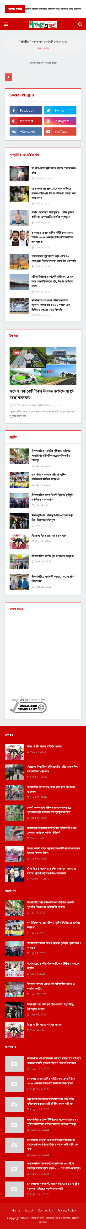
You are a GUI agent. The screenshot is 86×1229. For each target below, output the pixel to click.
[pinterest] (26, 121)
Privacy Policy (67, 1210)
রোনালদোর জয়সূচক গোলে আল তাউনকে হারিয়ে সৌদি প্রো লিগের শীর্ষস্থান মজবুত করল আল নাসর (54, 193)
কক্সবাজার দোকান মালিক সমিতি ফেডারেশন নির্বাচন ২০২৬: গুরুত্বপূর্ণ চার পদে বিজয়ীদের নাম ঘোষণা (52, 237)
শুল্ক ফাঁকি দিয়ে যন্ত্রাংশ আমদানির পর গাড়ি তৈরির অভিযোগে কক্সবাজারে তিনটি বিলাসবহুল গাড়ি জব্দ (50, 1101)
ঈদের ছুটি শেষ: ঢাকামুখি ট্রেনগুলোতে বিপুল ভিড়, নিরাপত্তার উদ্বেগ (52, 517)
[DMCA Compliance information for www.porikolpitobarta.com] (28, 711)
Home (16, 1210)
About (29, 1210)
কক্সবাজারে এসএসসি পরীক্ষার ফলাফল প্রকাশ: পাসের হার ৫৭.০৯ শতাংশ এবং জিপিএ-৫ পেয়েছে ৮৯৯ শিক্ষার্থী (51, 305)
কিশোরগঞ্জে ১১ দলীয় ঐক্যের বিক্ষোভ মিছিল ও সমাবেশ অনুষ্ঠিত (53, 965)
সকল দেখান (43, 48)
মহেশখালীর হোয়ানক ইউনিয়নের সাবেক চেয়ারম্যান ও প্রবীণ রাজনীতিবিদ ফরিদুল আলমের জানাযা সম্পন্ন (52, 1121)
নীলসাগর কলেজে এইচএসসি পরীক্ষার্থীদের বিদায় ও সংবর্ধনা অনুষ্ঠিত (51, 986)
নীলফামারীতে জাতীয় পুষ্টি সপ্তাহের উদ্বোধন (53, 556)
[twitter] (60, 110)
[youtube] (60, 131)
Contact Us (45, 1210)
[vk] (26, 131)
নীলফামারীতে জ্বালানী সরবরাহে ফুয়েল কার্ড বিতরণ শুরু (53, 578)
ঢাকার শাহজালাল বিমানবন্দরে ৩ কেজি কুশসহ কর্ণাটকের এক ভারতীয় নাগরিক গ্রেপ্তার (53, 214)
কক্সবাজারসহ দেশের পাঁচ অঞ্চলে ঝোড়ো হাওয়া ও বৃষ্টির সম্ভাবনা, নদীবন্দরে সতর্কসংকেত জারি (53, 1186)
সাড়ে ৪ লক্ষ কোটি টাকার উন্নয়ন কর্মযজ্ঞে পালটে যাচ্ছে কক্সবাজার (42, 394)
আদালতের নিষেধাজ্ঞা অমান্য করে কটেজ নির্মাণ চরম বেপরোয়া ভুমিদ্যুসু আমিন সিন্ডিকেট (51, 830)
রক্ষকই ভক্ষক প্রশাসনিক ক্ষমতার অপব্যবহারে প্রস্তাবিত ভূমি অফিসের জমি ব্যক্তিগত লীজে (49, 809)
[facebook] (26, 110)
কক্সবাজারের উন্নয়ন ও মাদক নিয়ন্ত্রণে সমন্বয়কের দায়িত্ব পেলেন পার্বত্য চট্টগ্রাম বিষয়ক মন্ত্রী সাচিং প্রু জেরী (52, 1144)
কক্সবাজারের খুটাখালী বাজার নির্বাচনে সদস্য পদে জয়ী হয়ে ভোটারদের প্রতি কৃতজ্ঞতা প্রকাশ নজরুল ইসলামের (54, 1060)
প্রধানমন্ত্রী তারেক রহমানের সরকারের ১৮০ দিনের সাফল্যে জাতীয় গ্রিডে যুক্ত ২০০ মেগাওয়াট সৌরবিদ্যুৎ (54, 1165)
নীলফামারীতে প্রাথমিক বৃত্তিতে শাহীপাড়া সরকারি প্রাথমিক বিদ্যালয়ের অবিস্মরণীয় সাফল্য (51, 455)
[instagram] (60, 121)
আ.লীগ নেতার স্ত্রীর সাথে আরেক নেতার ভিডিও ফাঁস (54, 170)
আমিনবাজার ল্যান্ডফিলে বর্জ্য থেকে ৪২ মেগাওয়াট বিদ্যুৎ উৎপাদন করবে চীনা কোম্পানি (54, 258)
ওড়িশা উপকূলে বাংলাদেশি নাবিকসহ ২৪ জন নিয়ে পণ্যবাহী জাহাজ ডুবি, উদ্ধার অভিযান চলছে (52, 281)
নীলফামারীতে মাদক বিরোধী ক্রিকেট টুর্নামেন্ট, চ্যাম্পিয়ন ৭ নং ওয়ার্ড (53, 497)
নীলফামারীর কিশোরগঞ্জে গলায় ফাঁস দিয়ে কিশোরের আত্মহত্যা (51, 789)
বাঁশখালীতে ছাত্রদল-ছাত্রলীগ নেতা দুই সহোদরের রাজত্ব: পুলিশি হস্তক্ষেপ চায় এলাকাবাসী (51, 871)
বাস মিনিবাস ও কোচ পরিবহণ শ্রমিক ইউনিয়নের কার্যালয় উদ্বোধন (49, 476)
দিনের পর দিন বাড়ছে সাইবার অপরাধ (49, 535)
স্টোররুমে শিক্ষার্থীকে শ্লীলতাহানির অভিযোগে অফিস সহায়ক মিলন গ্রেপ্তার (52, 769)
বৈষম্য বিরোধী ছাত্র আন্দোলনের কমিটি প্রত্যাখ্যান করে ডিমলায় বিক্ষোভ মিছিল (53, 850)
